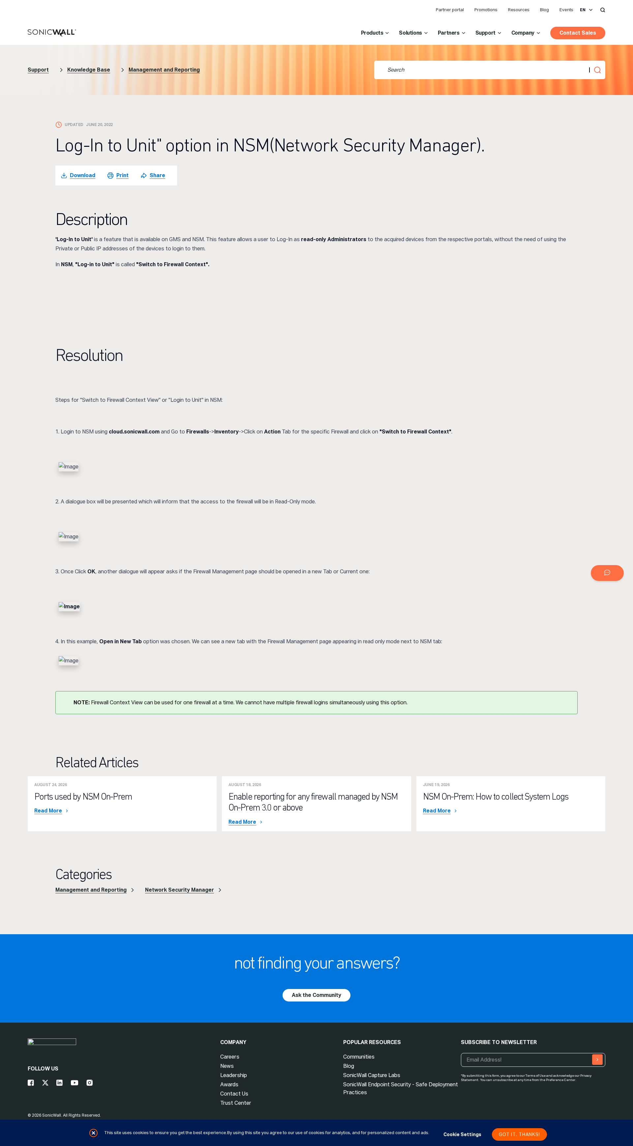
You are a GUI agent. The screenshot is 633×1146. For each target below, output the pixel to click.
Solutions (410, 33)
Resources (518, 9)
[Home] (52, 33)
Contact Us (234, 1094)
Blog (544, 9)
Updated (74, 125)
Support (485, 33)
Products (372, 33)
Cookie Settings (462, 1134)
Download (82, 175)
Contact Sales (577, 33)
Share (157, 175)
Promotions (485, 9)
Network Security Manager (179, 890)
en (583, 10)
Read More (48, 810)
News (227, 1066)
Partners (449, 33)
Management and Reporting (164, 70)
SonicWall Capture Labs (371, 1075)
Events (566, 9)
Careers (229, 1057)
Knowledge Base (88, 70)
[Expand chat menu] (607, 573)
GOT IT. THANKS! (519, 1134)
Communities (359, 1057)
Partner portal (450, 9)
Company (522, 33)
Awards (229, 1084)
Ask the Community (316, 995)
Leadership (233, 1075)
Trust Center (235, 1103)
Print (122, 175)
